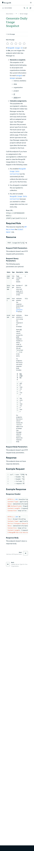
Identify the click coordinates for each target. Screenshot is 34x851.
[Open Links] (31, 2)
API (21, 329)
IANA (15, 97)
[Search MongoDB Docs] (24, 8)
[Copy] (26, 242)
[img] (7, 43)
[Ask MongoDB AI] (27, 8)
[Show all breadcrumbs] (16, 13)
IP (14, 94)
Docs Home (9, 13)
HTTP (17, 337)
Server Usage (24, 13)
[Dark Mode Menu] (30, 8)
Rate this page (10, 39)
